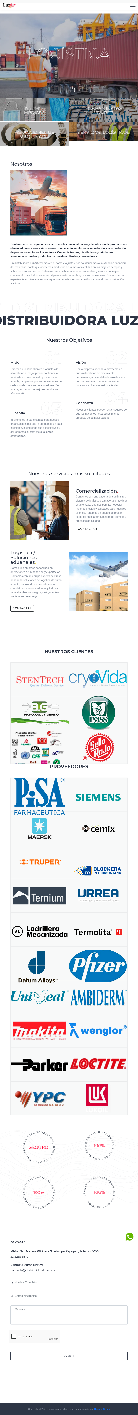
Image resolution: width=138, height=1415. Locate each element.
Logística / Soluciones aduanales (23, 557)
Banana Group (102, 1409)
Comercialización (97, 491)
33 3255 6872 (19, 1256)
